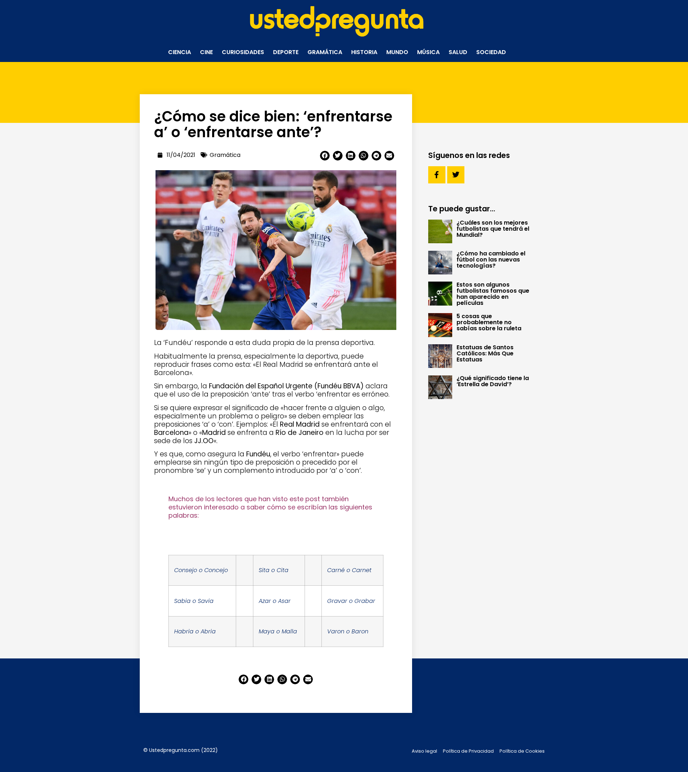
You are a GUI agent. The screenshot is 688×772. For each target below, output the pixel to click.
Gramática (324, 52)
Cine (206, 52)
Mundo (397, 52)
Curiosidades (243, 52)
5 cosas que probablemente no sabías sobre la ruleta (489, 322)
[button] (325, 155)
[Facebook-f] (436, 174)
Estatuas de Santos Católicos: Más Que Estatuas (485, 353)
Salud (458, 52)
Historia (364, 52)
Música (428, 52)
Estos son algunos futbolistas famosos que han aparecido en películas (493, 293)
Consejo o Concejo (201, 570)
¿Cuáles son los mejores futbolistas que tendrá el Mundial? (493, 229)
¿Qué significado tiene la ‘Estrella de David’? (493, 381)
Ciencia (179, 52)
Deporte (285, 52)
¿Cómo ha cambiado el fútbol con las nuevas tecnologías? (491, 259)
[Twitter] (455, 174)
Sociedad (491, 52)
